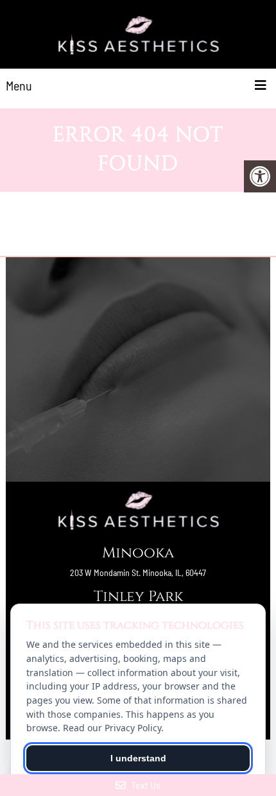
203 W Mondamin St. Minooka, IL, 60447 (138, 572)
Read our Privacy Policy (112, 728)
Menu (19, 85)
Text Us (144, 785)
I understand (138, 758)
